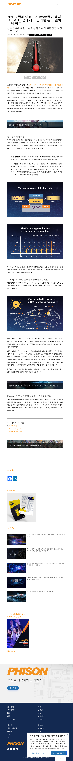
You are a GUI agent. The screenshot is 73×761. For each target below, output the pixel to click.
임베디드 (41, 716)
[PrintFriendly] (44, 77)
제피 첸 (13, 34)
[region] (48, 745)
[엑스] (33, 77)
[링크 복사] (40, 77)
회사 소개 (10, 707)
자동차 (9, 731)
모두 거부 (46, 753)
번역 (39, 731)
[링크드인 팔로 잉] (8, 749)
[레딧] (37, 77)
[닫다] (67, 734)
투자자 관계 (11, 710)
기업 (39, 713)
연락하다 (41, 728)
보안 (8, 737)
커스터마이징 (35, 753)
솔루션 (40, 710)
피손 (49, 103)
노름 (8, 734)
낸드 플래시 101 (40, 34)
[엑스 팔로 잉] (17, 749)
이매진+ (10, 725)
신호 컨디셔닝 (12, 728)
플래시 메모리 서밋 (15, 431)
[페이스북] (26, 77)
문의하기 (13, 688)
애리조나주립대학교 (16, 429)
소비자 (40, 719)
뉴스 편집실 (11, 719)
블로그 (40, 725)
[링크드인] (29, 77)
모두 (31, 34)
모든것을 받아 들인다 (59, 753)
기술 (49, 34)
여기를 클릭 (60, 746)
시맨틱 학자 (13, 426)
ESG (8, 713)
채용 (8, 716)
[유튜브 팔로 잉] (14, 749)
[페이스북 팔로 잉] (11, 749)
